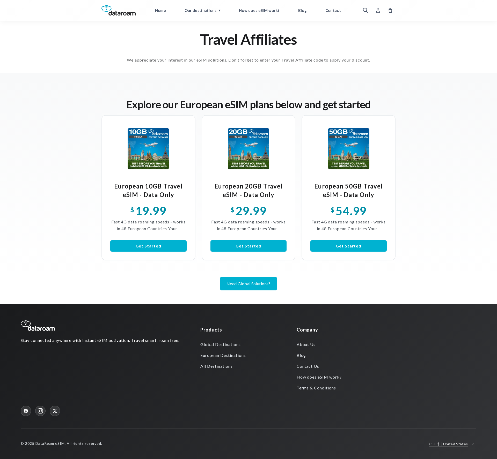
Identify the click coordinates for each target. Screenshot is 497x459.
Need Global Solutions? (248, 283)
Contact (333, 10)
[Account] (378, 10)
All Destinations (216, 366)
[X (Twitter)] (55, 411)
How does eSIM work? (259, 10)
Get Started (149, 245)
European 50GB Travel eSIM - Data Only (348, 190)
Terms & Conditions (316, 387)
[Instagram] (40, 411)
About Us (306, 344)
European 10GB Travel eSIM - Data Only (148, 190)
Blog (302, 10)
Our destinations (201, 10)
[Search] (365, 10)
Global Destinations (220, 344)
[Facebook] (26, 411)
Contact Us (308, 366)
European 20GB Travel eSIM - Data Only (248, 190)
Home (160, 10)
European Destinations (223, 355)
